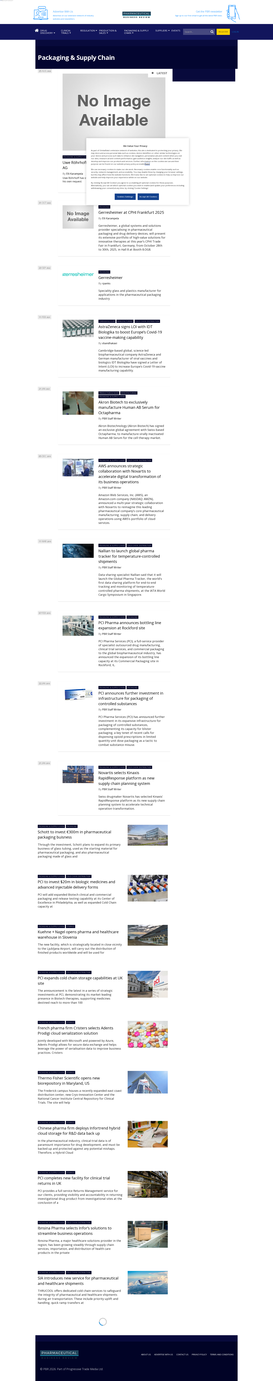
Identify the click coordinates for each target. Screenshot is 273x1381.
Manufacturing (125, 321)
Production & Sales (108, 31)
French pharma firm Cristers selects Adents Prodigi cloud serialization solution (75, 1030)
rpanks (106, 283)
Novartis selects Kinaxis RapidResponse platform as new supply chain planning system (126, 778)
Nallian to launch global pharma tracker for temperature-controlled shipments (129, 556)
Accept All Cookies (148, 196)
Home (36, 30)
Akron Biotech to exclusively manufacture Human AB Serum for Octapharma (129, 407)
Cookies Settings (125, 196)
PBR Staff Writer (111, 418)
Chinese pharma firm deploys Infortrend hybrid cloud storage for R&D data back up (79, 1130)
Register (223, 31)
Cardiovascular (107, 321)
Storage (70, 926)
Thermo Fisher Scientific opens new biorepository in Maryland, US (69, 1080)
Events (175, 30)
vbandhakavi (109, 343)
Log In (235, 31)
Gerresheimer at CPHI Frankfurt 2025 (131, 212)
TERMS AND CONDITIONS (222, 1354)
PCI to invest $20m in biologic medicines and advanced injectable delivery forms (76, 884)
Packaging (104, 207)
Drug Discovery (46, 31)
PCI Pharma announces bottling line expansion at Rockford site (129, 625)
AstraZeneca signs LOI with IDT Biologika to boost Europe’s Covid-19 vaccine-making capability (130, 332)
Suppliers (161, 30)
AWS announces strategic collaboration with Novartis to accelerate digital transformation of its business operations (129, 473)
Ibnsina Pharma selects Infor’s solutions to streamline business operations (75, 1230)
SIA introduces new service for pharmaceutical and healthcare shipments (78, 1280)
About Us (146, 1354)
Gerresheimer (110, 277)
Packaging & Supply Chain (136, 31)
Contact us (182, 1354)
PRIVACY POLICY (199, 1354)
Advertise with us (163, 1354)
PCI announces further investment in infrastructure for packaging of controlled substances (130, 698)
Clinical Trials (66, 31)
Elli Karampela (74, 173)
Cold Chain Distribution (147, 321)
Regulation (87, 30)
